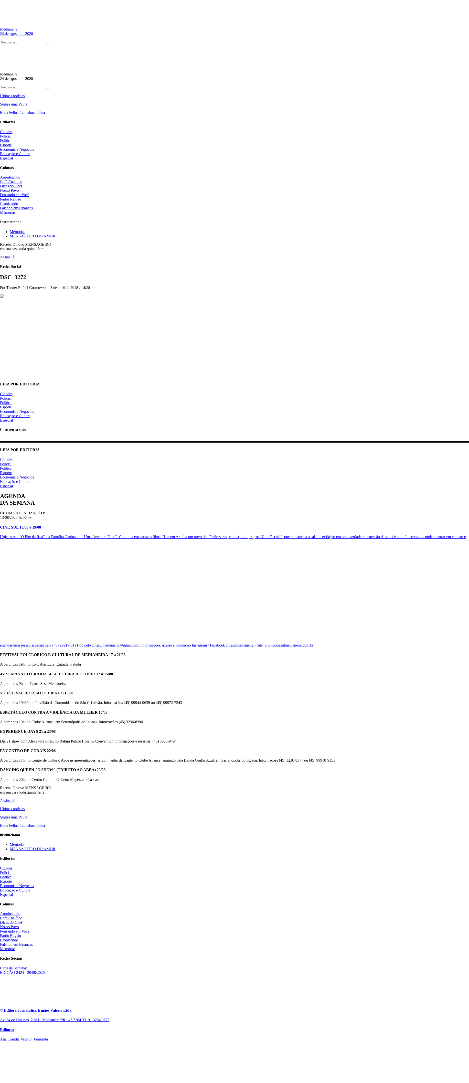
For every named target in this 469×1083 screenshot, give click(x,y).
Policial (5, 136)
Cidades (6, 132)
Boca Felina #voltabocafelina (22, 112)
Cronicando (9, 204)
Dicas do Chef (11, 186)
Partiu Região (10, 199)
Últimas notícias (12, 96)
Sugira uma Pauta (13, 104)
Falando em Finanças (16, 208)
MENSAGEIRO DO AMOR (32, 236)
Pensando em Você (14, 195)
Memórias (7, 212)
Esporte (6, 145)
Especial (6, 158)
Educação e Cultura (15, 154)
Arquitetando (10, 177)
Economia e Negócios (17, 149)
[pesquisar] (48, 43)
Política (5, 140)
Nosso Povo (9, 190)
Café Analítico (11, 182)
